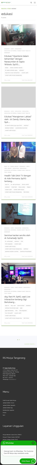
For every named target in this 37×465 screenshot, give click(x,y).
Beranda (3, 8)
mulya (8, 80)
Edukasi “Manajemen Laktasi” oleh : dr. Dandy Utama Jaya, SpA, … (17, 119)
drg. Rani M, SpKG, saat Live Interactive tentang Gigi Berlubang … (17, 299)
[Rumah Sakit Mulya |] (6, 2)
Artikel (9, 8)
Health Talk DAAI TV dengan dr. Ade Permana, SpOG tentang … (17, 178)
